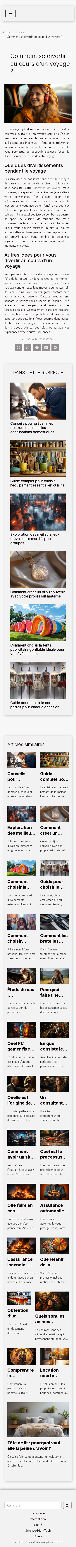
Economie (38, 1513)
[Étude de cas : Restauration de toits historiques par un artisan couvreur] (21, 975)
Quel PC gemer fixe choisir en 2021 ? (18, 1052)
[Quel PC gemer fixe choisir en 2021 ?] (21, 1029)
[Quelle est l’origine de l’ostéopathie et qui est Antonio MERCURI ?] (21, 1083)
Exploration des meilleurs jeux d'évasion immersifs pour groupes (34, 538)
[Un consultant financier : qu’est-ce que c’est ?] (54, 1083)
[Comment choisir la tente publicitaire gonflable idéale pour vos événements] (38, 622)
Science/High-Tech (38, 1530)
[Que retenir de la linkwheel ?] (54, 1245)
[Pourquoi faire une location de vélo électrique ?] (54, 975)
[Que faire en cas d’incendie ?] (21, 1191)
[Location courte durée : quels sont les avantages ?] (54, 1356)
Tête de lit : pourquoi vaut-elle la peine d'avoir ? (35, 1445)
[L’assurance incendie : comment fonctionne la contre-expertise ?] (21, 1245)
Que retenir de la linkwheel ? (52, 1265)
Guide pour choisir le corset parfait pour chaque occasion (34, 705)
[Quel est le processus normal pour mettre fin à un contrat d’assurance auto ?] (54, 1137)
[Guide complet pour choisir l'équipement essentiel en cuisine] (38, 458)
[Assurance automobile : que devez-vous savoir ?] (54, 1191)
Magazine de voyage (47, 188)
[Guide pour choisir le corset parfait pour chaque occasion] (38, 680)
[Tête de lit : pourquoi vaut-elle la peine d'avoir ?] (38, 1419)
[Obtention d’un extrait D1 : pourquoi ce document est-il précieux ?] (19, 1298)
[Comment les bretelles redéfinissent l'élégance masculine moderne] (54, 921)
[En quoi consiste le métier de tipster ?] (54, 1029)
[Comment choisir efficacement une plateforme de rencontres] (21, 921)
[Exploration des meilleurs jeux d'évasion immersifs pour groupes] (38, 512)
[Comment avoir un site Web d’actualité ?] (21, 1137)
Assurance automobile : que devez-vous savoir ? (54, 1214)
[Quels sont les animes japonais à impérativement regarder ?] (52, 1300)
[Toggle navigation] (10, 13)
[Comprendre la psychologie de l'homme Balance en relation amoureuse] (21, 1356)
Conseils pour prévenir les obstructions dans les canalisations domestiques (32, 427)
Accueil (6, 32)
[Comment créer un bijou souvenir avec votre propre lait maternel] (38, 569)
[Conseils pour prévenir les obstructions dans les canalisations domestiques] (38, 401)
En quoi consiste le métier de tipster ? (51, 1052)
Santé (38, 1525)
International (38, 1519)
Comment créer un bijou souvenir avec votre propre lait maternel (37, 594)
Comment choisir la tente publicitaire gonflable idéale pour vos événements (37, 649)
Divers (20, 32)
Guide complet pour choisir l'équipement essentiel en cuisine (37, 483)
